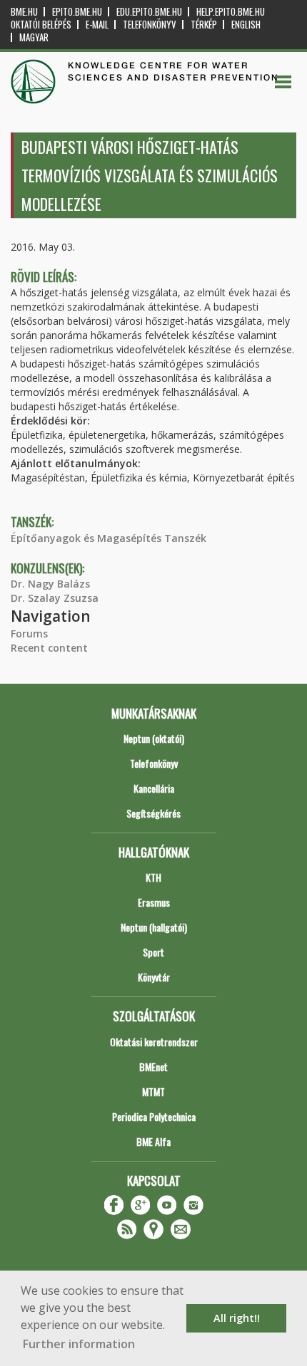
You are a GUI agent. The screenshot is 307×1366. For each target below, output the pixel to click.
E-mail (97, 24)
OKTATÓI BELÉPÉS (41, 24)
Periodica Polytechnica (154, 1116)
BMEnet (153, 1066)
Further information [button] (79, 1344)
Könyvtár (154, 976)
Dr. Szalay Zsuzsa (55, 598)
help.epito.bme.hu (230, 11)
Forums (29, 633)
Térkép (204, 24)
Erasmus (154, 902)
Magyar (34, 37)
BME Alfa (153, 1141)
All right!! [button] (236, 1318)
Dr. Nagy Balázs (50, 583)
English (246, 24)
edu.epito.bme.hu (149, 11)
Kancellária (154, 788)
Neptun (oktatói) (154, 738)
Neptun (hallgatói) (154, 926)
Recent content (49, 648)
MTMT (153, 1091)
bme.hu (24, 11)
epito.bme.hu (77, 11)
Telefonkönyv (149, 24)
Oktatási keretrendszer (154, 1041)
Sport (153, 951)
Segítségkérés (153, 812)
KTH (153, 877)
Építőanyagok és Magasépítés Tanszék (108, 538)
